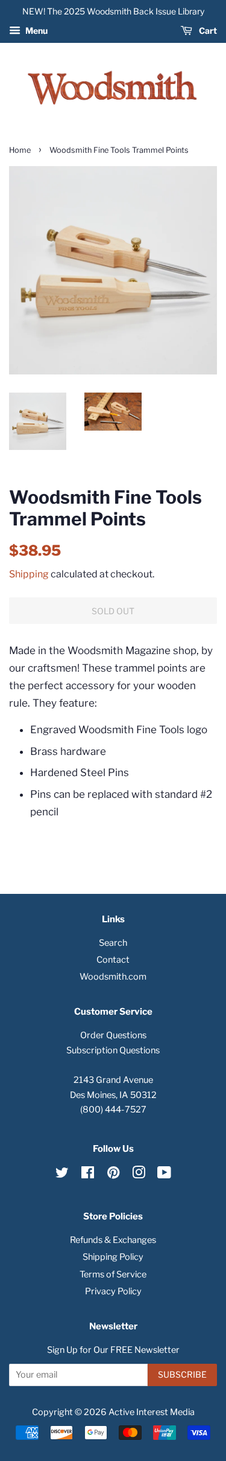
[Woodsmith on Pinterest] (113, 1174)
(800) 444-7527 (113, 1109)
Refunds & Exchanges (113, 1240)
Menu (36, 30)
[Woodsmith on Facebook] (88, 1174)
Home (20, 150)
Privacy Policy (113, 1291)
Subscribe (182, 1374)
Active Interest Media (151, 1412)
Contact (113, 959)
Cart (207, 30)
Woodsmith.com (113, 976)
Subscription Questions (113, 1050)
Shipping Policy (113, 1256)
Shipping (29, 574)
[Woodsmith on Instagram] (138, 1174)
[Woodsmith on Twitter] (62, 1174)
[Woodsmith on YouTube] (164, 1174)
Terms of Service (113, 1274)
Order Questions (113, 1035)
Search (113, 942)
